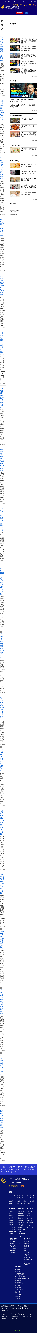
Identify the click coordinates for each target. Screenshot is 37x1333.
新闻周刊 (11, 1222)
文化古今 (29, 1225)
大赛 (9, 1)
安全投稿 (11, 1308)
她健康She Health (15, 1243)
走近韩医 (12, 1252)
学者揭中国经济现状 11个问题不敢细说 (2, 398)
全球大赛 (30, 1203)
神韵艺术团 (12, 1314)
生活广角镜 (27, 1241)
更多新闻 (34, 140)
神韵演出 (23, 1203)
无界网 (4, 1318)
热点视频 (17, 1201)
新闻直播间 (19, 12)
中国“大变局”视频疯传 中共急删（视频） (2, 884)
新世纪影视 (11, 1318)
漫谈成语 (29, 1220)
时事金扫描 (21, 1216)
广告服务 (18, 1308)
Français (31, 1169)
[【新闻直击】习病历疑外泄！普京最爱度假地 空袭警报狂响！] (15, 73)
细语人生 (20, 1236)
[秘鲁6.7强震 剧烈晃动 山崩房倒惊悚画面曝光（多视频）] (15, 57)
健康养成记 (13, 1248)
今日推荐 (13, 81)
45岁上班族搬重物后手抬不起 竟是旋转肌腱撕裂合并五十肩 (28, 187)
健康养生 (13, 1239)
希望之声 (4, 1316)
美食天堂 (26, 1248)
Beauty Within (28, 1252)
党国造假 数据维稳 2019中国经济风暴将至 (2, 707)
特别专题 (13, 203)
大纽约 (9, 1167)
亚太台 (11, 1169)
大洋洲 (25, 1167)
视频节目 (25, 1179)
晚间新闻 (11, 1218)
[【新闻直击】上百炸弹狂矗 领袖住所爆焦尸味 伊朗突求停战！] (15, 42)
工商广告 (17, 1298)
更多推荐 (34, 110)
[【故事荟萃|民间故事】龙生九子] (15, 152)
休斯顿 (30, 1167)
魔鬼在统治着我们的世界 (22, 1278)
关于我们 (11, 1306)
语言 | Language (31, 1)
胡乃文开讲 (13, 1246)
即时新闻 (24, 1201)
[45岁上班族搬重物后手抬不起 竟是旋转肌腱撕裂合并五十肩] (15, 188)
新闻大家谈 (21, 1211)
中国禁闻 (11, 1216)
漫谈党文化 (13, 214)
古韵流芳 (29, 1216)
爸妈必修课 (30, 1222)
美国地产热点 (30, 1227)
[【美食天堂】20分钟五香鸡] (15, 129)
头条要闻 (11, 1201)
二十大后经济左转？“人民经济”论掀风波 (2, 110)
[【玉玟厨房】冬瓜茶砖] (15, 123)
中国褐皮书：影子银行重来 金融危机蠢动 (2, 342)
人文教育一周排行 (16, 145)
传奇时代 (17, 1271)
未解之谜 (29, 1211)
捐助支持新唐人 (14, 1186)
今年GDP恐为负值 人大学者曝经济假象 (2, 1065)
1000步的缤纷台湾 (28, 1261)
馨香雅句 (29, 1218)
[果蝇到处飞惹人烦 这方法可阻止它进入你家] (15, 168)
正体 (20, 1)
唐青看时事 (21, 1227)
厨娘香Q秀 (27, 1257)
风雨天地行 (18, 1287)
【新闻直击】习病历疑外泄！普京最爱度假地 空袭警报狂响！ (28, 71)
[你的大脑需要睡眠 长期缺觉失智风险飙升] (15, 196)
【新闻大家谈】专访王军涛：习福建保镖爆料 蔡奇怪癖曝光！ (28, 63)
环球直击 (11, 1213)
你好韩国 (26, 1246)
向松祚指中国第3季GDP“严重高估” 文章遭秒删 (3, 285)
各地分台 (15, 1)
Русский (4, 1172)
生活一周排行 (14, 161)
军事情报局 (21, 1225)
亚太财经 (11, 1234)
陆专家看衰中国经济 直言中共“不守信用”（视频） (2, 822)
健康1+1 (12, 1241)
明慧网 (23, 1316)
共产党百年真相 (19, 1274)
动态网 (29, 1316)
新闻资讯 (17, 1179)
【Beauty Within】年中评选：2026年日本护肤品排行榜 (28, 134)
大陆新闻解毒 (21, 1234)
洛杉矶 (20, 1167)
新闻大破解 (21, 1222)
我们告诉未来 (19, 1269)
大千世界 (26, 1255)
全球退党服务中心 (14, 1316)
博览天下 (11, 1203)
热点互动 (20, 1213)
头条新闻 (13, 24)
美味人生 (26, 1250)
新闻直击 (11, 1220)
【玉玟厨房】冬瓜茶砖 (27, 119)
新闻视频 (12, 1208)
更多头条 (34, 76)
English (24, 1169)
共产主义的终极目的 (20, 1276)
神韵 (5, 1)
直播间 (18, 1183)
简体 (24, 1)
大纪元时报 (21, 1314)
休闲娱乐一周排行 (16, 115)
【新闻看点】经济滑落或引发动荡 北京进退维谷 (2, 646)
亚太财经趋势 (12, 1231)
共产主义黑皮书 (14, 211)
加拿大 (15, 1167)
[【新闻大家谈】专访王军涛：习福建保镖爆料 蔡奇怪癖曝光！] (15, 65)
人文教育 (30, 1208)
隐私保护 (26, 1306)
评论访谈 (21, 1208)
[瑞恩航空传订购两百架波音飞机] (23, 97)
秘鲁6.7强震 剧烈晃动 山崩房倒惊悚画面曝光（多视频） (29, 56)
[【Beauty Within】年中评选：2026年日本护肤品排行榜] (15, 136)
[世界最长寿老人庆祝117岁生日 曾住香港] (15, 182)
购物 (22, 1186)
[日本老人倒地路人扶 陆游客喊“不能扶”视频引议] (15, 175)
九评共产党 (18, 1280)
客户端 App (5, 1310)
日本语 (10, 1172)
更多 (17, 1318)
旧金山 (6, 1169)
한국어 (16, 1172)
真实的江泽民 (19, 1283)
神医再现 (12, 1250)
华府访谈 (11, 1225)
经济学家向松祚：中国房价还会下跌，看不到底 (2, 48)
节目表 (11, 1183)
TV (26, 12)
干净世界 (28, 1314)
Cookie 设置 (18, 1330)
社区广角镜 (12, 1229)
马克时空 (20, 1231)
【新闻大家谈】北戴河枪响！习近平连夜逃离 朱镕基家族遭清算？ (28, 48)
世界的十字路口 (22, 1229)
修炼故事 (17, 1296)
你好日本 (26, 1243)
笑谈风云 (29, 1213)
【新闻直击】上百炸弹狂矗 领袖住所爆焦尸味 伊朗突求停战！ (29, 41)
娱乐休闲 (27, 1239)
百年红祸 (12, 207)
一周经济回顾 (12, 1227)
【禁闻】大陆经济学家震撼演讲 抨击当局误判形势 (2, 1002)
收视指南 (19, 1306)
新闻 (10, 1192)
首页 (10, 1179)
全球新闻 (11, 1211)
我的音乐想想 (27, 1264)
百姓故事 (17, 1292)
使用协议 (4, 1308)
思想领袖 (20, 1220)
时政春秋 (20, 1218)
